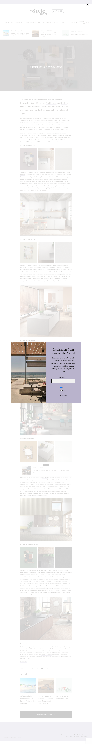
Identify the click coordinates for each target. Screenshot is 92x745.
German (64, 388)
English (64, 391)
